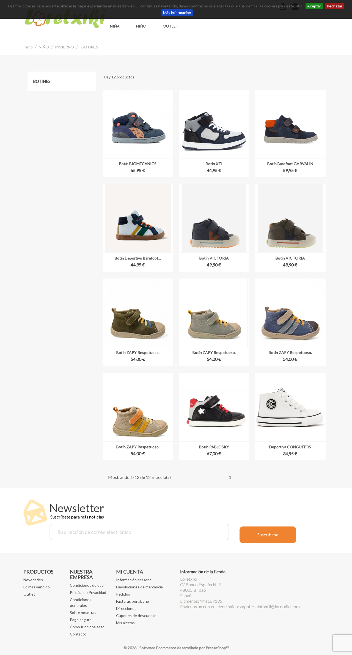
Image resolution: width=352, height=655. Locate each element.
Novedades (33, 579)
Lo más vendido (36, 587)
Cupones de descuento (136, 615)
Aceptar (314, 6)
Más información (177, 12)
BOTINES (42, 81)
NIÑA (115, 26)
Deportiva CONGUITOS (290, 446)
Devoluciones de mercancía (139, 587)
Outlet (29, 594)
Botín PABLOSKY (214, 446)
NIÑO (141, 26)
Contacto (78, 634)
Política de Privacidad (88, 592)
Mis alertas (125, 622)
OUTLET (170, 26)
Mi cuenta (129, 572)
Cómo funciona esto (87, 626)
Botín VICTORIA (214, 258)
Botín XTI (214, 163)
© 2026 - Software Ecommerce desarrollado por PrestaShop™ (176, 647)
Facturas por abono (132, 601)
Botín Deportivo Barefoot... (138, 258)
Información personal (134, 579)
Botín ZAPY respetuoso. (138, 352)
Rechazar (334, 6)
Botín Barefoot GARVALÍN (290, 163)
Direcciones (126, 608)
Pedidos (123, 594)
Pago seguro (81, 619)
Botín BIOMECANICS (137, 163)
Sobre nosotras (83, 612)
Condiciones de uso (87, 585)
